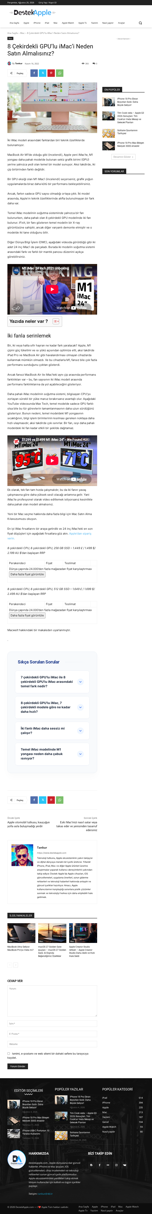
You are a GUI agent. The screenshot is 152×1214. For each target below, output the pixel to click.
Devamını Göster (122, 156)
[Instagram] (116, 1165)
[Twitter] (42, 73)
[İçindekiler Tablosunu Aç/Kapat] (54, 321)
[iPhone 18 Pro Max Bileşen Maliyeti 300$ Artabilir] (108, 145)
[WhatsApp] (59, 73)
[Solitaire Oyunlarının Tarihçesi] (108, 133)
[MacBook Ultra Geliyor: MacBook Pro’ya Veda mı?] (21, 933)
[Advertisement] (101, 12)
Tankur (18, 63)
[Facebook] (34, 73)
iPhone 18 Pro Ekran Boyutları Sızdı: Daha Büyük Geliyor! (127, 101)
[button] (140, 23)
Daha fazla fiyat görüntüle (27, 574)
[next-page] (15, 965)
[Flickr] (108, 1165)
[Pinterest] (51, 73)
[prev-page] (9, 965)
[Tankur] (9, 63)
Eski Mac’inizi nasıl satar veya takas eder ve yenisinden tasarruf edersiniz (76, 826)
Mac (22, 33)
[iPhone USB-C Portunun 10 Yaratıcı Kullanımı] (13, 1133)
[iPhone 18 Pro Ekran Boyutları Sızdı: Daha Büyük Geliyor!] (108, 101)
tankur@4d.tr (45, 1193)
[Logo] (32, 12)
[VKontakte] (124, 1165)
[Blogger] (91, 1165)
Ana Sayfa (12, 33)
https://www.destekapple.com (51, 853)
